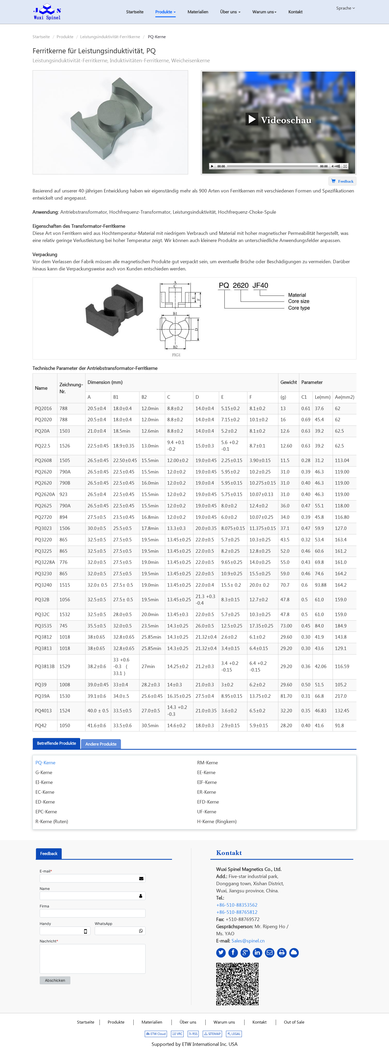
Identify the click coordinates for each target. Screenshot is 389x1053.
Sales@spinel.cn (248, 941)
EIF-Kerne (207, 782)
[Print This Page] (282, 953)
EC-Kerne (44, 792)
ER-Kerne (206, 792)
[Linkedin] (257, 953)
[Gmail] (269, 953)
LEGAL (236, 1034)
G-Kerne (43, 773)
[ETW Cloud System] (294, 953)
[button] (165, 12)
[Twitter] (221, 953)
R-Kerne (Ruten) (51, 822)
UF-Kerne (206, 812)
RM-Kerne (207, 763)
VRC (179, 1034)
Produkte (65, 37)
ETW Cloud (158, 1034)
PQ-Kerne (45, 763)
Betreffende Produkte (56, 743)
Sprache (344, 8)
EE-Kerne (206, 773)
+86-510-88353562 (236, 905)
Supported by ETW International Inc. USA (195, 1044)
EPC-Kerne (46, 812)
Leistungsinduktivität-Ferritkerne (110, 37)
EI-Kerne (44, 782)
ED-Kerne (45, 802)
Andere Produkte (100, 744)
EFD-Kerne (208, 802)
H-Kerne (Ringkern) (217, 822)
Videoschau (285, 119)
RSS (194, 1034)
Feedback (48, 854)
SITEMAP (214, 1034)
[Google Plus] (245, 953)
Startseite (41, 37)
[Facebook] (233, 953)
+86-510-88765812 (236, 912)
